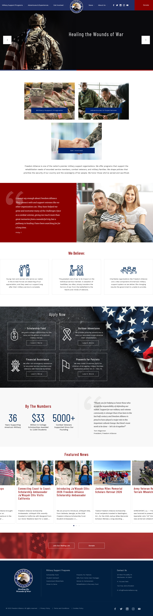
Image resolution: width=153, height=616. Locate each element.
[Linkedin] (120, 5)
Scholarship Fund (52, 575)
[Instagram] (124, 5)
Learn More (36, 343)
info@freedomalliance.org (128, 590)
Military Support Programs (49, 110)
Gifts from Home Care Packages (87, 578)
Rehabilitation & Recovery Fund (87, 584)
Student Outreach (52, 578)
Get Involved (76, 150)
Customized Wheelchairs (55, 581)
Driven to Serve (51, 584)
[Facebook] (114, 5)
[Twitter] (117, 5)
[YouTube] (127, 5)
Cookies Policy (78, 608)
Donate (92, 546)
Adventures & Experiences (104, 110)
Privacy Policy (45, 608)
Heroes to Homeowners (84, 581)
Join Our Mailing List (61, 546)
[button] (73, 526)
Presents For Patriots (83, 575)
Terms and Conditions (61, 608)
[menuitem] (15, 5)
